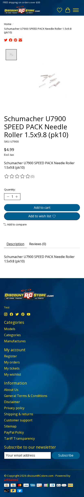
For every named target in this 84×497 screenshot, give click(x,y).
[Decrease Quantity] (8, 196)
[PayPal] (70, 486)
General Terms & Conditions (25, 396)
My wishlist (12, 374)
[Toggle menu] (76, 10)
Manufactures (15, 341)
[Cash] (6, 486)
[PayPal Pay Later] (13, 491)
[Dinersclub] (52, 486)
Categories (12, 335)
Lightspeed (11, 479)
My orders (12, 362)
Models (9, 329)
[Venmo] (19, 491)
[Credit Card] (13, 486)
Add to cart (42, 207)
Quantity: (9, 189)
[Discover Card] (39, 486)
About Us (11, 389)
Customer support (18, 420)
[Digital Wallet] (61, 486)
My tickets (12, 368)
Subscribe (65, 455)
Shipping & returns (18, 414)
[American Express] (32, 486)
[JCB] (46, 486)
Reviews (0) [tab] (37, 244)
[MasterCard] (19, 486)
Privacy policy (14, 408)
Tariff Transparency (19, 438)
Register (10, 356)
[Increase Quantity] (16, 196)
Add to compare (17, 224)
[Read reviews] (17, 176)
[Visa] (26, 486)
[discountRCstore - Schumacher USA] (22, 10)
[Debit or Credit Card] (6, 491)
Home (7, 24)
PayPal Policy (14, 432)
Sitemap (10, 426)
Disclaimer (12, 402)
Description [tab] (15, 244)
